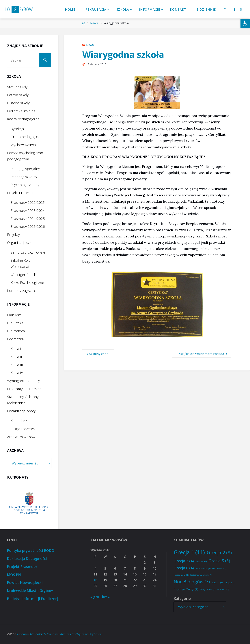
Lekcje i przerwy (23, 428)
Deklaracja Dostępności (27, 558)
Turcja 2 (229, 582)
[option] (29, 503)
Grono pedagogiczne (27, 136)
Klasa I (16, 348)
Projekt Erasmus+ (21, 192)
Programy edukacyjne (24, 388)
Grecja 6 (184, 567)
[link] (225, 9)
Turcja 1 (217, 582)
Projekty (13, 234)
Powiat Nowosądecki (25, 582)
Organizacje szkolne (22, 242)
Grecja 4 (201, 561)
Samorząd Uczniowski (28, 252)
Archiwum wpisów (21, 436)
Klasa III (17, 364)
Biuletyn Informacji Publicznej (32, 598)
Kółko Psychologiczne (27, 282)
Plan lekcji (15, 315)
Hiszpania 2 (181, 575)
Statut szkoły (17, 87)
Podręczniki (16, 339)
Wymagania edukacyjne (25, 380)
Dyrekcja (17, 128)
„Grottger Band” (23, 274)
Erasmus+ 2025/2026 (28, 226)
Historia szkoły (18, 103)
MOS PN (14, 574)
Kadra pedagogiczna (23, 119)
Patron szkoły (18, 95)
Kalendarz (19, 420)
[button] (245, 23)
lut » (106, 597)
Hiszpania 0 (203, 568)
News (94, 23)
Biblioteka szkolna (21, 111)
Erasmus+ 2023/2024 (28, 210)
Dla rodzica (16, 331)
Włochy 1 (223, 589)
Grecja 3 (184, 560)
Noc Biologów (192, 581)
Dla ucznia (15, 323)
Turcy (192, 589)
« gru (94, 597)
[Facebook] (234, 9)
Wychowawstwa (23, 144)
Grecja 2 (219, 552)
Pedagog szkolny (24, 176)
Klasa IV (17, 372)
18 (95, 580)
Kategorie (182, 598)
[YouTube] (241, 9)
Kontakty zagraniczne (24, 290)
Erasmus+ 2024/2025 (28, 218)
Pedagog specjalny (25, 168)
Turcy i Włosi (207, 589)
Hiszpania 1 (219, 568)
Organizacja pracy (21, 411)
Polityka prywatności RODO (30, 550)
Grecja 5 (219, 560)
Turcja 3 (179, 589)
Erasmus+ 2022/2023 (28, 202)
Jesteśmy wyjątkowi (201, 575)
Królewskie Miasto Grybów (30, 590)
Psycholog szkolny (25, 184)
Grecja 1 (189, 552)
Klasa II (16, 356)
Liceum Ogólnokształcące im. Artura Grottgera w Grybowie (59, 634)
